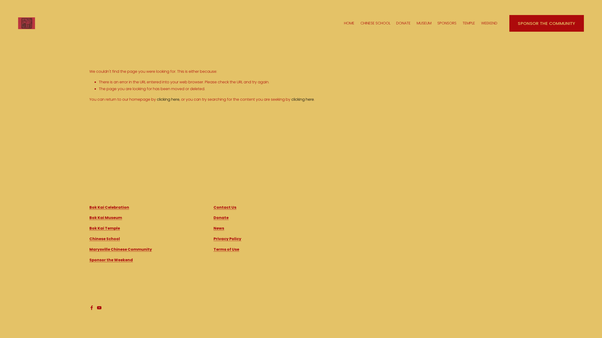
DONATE (403, 23)
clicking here (168, 99)
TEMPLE (469, 23)
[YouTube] (99, 307)
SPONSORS (446, 23)
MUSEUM (424, 23)
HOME (349, 23)
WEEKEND (489, 23)
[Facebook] (91, 307)
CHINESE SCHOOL (375, 23)
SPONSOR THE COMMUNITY (546, 23)
